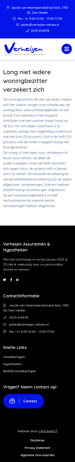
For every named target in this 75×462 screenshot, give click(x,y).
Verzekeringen (14, 357)
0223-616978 (39, 31)
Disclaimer (37, 440)
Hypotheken (12, 364)
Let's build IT (48, 431)
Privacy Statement (37, 448)
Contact (30, 401)
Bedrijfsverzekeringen (19, 371)
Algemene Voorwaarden (37, 455)
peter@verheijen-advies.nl (39, 25)
